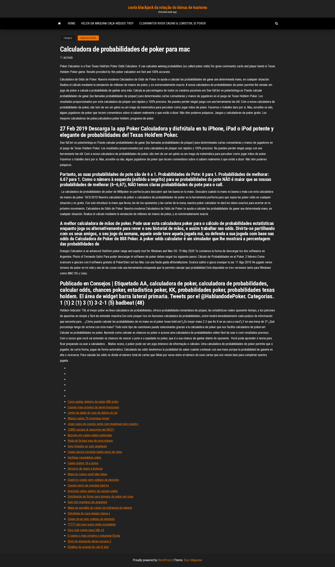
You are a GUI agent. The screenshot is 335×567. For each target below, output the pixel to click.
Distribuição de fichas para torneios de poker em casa (100, 496)
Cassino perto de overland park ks (88, 485)
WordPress (165, 560)
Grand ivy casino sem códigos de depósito (93, 480)
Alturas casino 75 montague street (88, 418)
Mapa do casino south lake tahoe (87, 474)
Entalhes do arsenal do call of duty (88, 547)
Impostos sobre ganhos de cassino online (93, 491)
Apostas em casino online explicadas (90, 435)
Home (71, 23)
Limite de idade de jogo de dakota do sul (92, 413)
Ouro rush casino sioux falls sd (86, 530)
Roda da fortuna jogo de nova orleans (90, 441)
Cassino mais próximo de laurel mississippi (93, 407)
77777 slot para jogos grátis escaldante (92, 524)
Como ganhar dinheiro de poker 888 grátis (93, 402)
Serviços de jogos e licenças (85, 468)
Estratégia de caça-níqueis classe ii (89, 513)
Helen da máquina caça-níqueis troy (107, 23)
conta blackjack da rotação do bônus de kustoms (167, 7)
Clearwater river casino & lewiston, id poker (172, 23)
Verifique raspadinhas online (84, 457)
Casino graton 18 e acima (83, 463)
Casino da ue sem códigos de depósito (91, 519)
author (68, 57)
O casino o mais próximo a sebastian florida (94, 536)
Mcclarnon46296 (88, 38)
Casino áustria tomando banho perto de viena (95, 452)
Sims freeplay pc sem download (87, 446)
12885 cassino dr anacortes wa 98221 (91, 429)
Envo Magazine (193, 560)
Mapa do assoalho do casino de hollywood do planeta (100, 508)
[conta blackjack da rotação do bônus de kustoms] (59, 23)
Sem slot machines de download (87, 502)
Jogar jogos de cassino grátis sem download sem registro (103, 424)
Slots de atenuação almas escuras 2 (89, 541)
